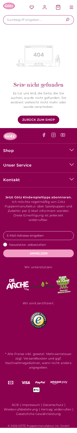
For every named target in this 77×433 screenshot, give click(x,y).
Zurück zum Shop (38, 120)
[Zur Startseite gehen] (9, 6)
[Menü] (69, 7)
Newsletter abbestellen (27, 245)
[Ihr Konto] (45, 7)
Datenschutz (53, 405)
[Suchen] (67, 19)
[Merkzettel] (31, 7)
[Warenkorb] (58, 8)
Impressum (31, 405)
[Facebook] (44, 136)
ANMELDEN (38, 253)
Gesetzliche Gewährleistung (38, 414)
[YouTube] (63, 136)
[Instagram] (54, 136)
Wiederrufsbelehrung (21, 409)
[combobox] (32, 19)
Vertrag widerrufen (56, 409)
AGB (15, 405)
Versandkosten (35, 358)
